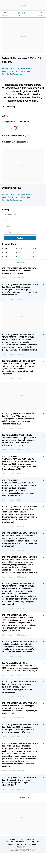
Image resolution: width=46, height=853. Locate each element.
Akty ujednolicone (9, 68)
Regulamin (35, 842)
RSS (17, 844)
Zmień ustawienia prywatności (17, 842)
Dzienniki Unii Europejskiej (12, 74)
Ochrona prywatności (25, 839)
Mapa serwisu (21, 847)
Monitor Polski (7, 71)
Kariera (10, 844)
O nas (12, 839)
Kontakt (24, 844)
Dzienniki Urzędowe (23, 71)
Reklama (32, 844)
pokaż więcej (22, 797)
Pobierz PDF (7, 129)
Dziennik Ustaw (24, 68)
